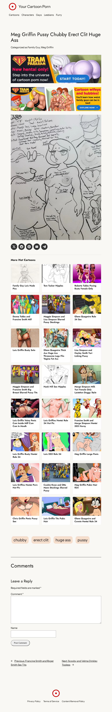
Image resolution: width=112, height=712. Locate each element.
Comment (17, 594)
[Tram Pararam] (56, 82)
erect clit (41, 540)
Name (14, 628)
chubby (20, 540)
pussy (83, 540)
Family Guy (34, 47)
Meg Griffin (47, 47)
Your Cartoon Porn (34, 6)
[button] (14, 246)
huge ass (63, 540)
